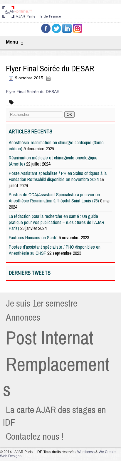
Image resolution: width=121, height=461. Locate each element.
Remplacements (56, 377)
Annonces (23, 317)
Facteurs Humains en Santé (33, 237)
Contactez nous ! (34, 436)
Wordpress (86, 452)
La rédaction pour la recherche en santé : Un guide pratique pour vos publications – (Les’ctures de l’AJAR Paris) (56, 222)
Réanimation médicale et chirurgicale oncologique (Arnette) (53, 160)
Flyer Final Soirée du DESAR (33, 91)
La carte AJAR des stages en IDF (54, 416)
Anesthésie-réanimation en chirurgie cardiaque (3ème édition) (56, 145)
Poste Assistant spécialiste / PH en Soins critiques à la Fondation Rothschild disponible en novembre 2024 (58, 176)
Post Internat (49, 337)
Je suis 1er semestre (41, 303)
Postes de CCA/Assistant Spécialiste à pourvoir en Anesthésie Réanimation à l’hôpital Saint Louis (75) (54, 197)
